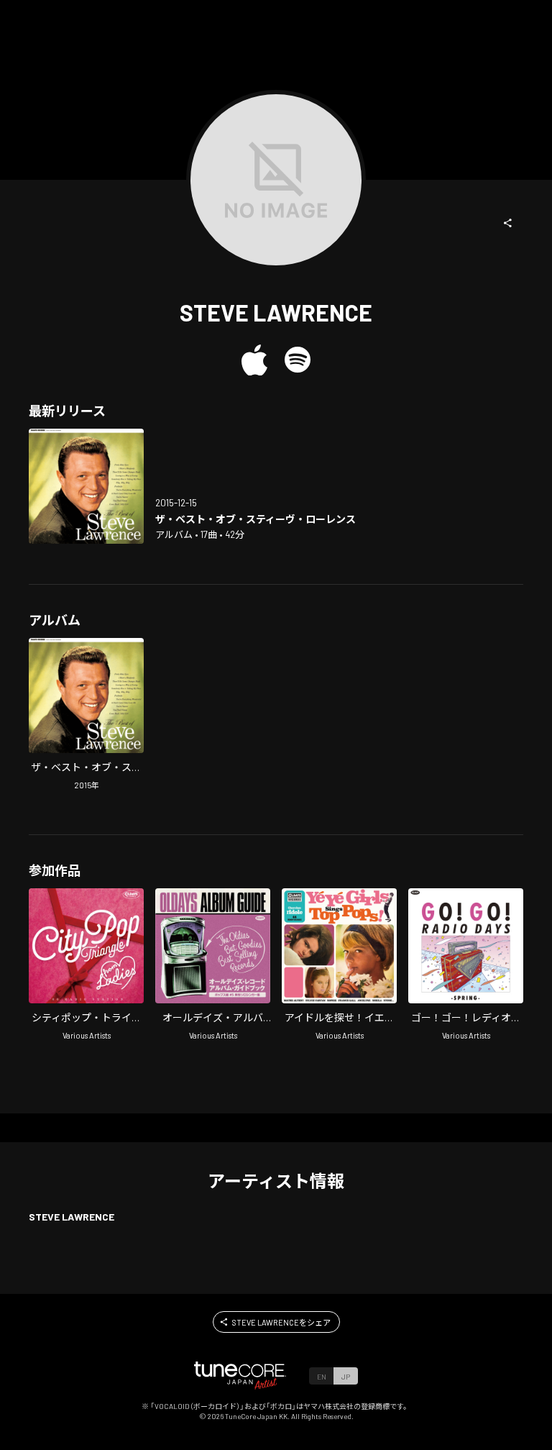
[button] (508, 223)
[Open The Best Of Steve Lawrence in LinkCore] (86, 486)
